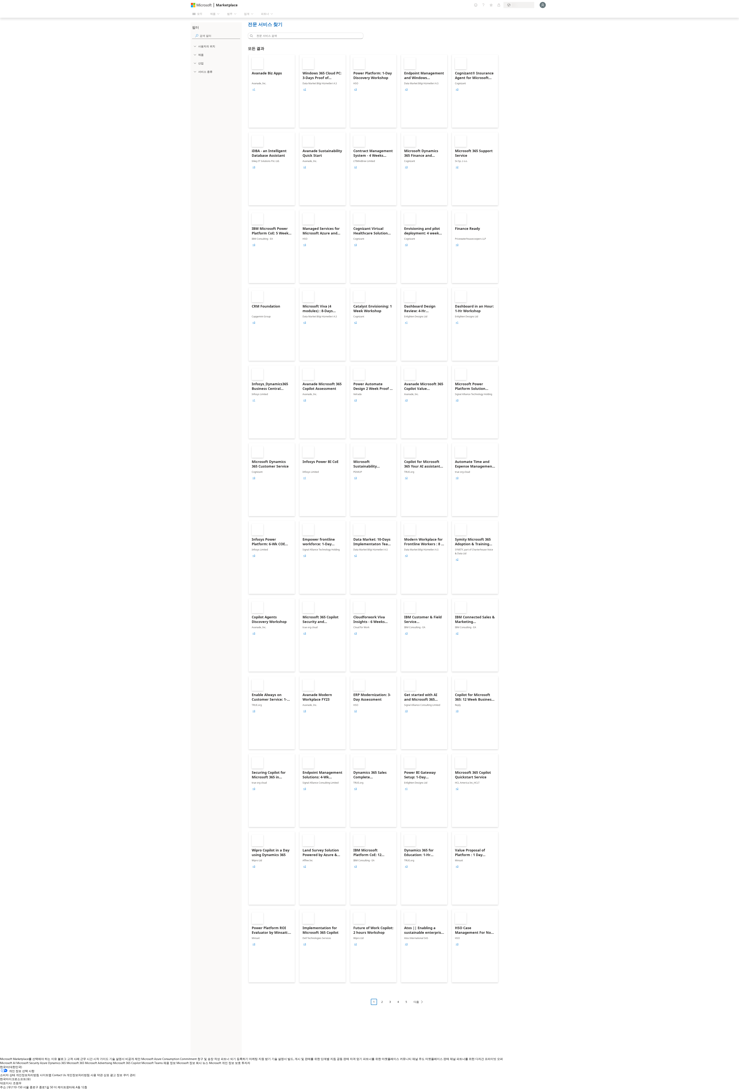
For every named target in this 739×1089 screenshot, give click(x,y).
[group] (254, 89)
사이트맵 (45, 1075)
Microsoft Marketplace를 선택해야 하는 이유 (28, 1059)
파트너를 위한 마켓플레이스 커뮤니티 (387, 1059)
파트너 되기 (228, 1059)
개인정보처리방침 (78, 1075)
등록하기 (242, 1059)
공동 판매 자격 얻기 (349, 1059)
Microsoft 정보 (185, 1063)
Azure (43, 1063)
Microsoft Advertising (98, 1063)
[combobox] (306, 35)
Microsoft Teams (152, 1063)
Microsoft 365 (75, 1063)
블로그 (62, 1059)
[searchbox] (220, 35)
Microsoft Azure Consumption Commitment (169, 1059)
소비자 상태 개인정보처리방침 (19, 1075)
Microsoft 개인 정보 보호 (225, 1063)
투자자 (246, 1063)
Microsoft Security (27, 1063)
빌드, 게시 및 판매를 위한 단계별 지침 (312, 1059)
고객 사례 (73, 1059)
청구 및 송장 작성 (208, 1059)
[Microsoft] (201, 5)
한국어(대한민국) (11, 1067)
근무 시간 (86, 1059)
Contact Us (59, 1075)
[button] (250, 35)
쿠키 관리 (129, 1075)
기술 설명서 (117, 1059)
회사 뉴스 (202, 1063)
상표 (106, 1075)
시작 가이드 (101, 1059)
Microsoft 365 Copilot (127, 1063)
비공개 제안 (132, 1059)
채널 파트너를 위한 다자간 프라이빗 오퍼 (476, 1059)
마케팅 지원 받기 (260, 1059)
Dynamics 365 (57, 1063)
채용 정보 (169, 1063)
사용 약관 (96, 1075)
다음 (416, 1002)
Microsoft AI (8, 1063)
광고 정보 (116, 1075)
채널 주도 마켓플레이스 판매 (430, 1059)
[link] (272, 91)
